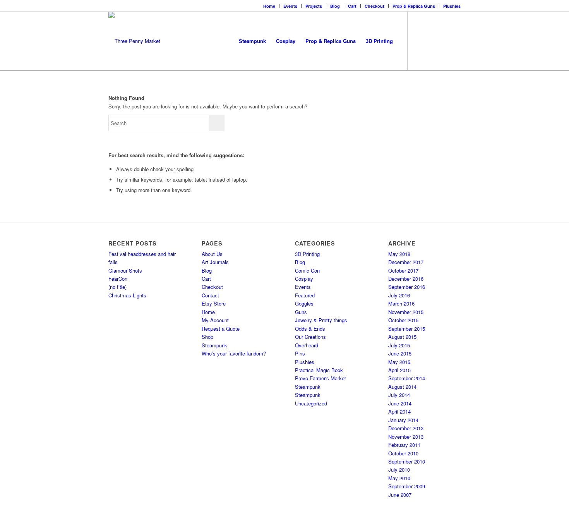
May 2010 (399, 478)
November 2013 (405, 436)
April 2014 (399, 411)
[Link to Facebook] (420, 40)
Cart (352, 6)
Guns (301, 312)
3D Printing (307, 254)
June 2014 (399, 403)
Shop (207, 336)
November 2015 (405, 312)
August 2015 (402, 336)
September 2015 (406, 328)
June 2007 (399, 494)
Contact (210, 295)
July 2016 (399, 295)
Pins (300, 353)
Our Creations (310, 336)
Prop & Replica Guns (413, 6)
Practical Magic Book (319, 370)
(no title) (117, 286)
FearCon (117, 278)
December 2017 (405, 262)
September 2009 (406, 486)
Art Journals (215, 262)
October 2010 (403, 453)
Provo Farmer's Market (320, 378)
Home (269, 6)
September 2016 (406, 286)
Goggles (304, 303)
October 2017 (403, 270)
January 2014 (403, 420)
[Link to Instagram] (431, 40)
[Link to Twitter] (443, 40)
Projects (313, 6)
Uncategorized (311, 403)
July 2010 (399, 469)
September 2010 (406, 461)
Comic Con (307, 270)
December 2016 (405, 278)
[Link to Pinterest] (455, 40)
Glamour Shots (125, 270)
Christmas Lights (127, 295)
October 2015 (403, 320)
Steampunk (214, 345)
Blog (335, 6)
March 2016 (401, 303)
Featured (305, 295)
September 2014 (406, 378)
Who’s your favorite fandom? (234, 353)
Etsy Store (214, 303)
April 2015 (399, 370)
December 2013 (405, 428)
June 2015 (399, 353)
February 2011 (404, 444)
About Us (212, 254)
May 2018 (399, 254)
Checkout (374, 6)
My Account (215, 320)
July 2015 (399, 345)
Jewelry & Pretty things (321, 320)
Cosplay (304, 278)
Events (290, 6)
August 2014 (402, 386)
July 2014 (399, 394)
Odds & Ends (310, 328)
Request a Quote (221, 328)
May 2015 (399, 362)
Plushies (452, 6)
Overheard (306, 345)
